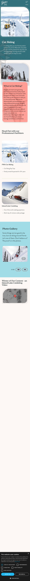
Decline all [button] (22, 574)
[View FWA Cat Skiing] (15, 152)
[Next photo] (25, 269)
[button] (15, 578)
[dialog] (15, 566)
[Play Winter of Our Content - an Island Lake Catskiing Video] (15, 296)
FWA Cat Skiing (7, 165)
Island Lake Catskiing (10, 206)
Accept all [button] (8, 574)
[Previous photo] (18, 269)
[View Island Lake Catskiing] (15, 193)
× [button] (28, 553)
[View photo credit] (23, 258)
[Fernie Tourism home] (4, 3)
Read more (17, 561)
